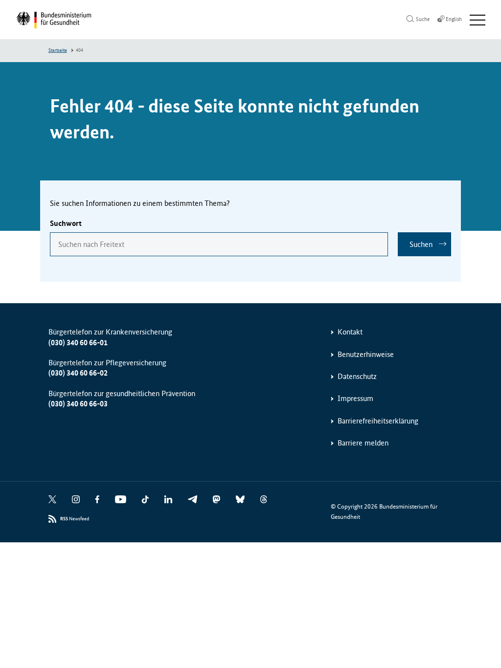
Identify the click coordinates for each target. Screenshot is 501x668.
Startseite (57, 50)
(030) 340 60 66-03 (78, 403)
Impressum (355, 398)
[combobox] (219, 244)
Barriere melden (363, 442)
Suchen (421, 244)
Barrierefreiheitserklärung (378, 420)
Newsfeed (74, 519)
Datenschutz (357, 376)
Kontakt (350, 331)
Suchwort (66, 223)
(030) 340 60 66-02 (78, 373)
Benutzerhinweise (366, 354)
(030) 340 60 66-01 (78, 342)
